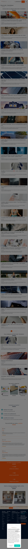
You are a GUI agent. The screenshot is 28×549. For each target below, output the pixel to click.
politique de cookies (11, 542)
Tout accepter (17, 545)
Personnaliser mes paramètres (11, 545)
